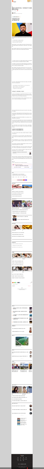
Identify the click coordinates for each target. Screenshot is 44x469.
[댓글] (17, 10)
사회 (20, 457)
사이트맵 (24, 466)
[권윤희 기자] (12, 13)
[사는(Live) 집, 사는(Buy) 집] (30, 356)
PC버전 (26, 466)
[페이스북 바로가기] (18, 464)
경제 (23, 457)
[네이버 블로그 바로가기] (25, 464)
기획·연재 (13, 361)
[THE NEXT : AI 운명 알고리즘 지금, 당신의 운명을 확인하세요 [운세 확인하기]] (22, 180)
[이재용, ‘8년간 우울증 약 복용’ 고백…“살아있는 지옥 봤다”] (30, 406)
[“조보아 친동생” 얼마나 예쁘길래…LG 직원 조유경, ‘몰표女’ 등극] (30, 409)
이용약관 (19, 466)
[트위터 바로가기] (19, 464)
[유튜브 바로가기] (21, 464)
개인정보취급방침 (22, 466)
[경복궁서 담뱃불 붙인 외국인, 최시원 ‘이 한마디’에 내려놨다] (30, 413)
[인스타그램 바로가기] (22, 464)
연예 (23, 460)
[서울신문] (14, 1)
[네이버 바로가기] (24, 464)
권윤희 (14, 12)
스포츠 (20, 460)
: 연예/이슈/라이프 (14, 403)
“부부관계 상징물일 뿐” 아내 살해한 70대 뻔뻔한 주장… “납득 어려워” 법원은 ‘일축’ (21, 85)
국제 (12, 6)
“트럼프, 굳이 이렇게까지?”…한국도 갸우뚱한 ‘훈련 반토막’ (19, 86)
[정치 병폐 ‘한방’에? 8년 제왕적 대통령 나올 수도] (30, 352)
